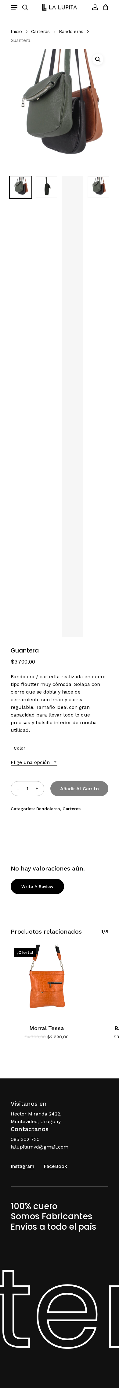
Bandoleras (71, 31)
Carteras (40, 31)
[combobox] (34, 762)
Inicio (16, 31)
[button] (97, 59)
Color (19, 748)
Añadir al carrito (79, 789)
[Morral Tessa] (46, 981)
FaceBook (55, 1166)
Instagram (22, 1166)
